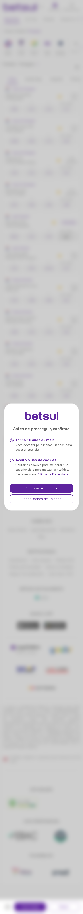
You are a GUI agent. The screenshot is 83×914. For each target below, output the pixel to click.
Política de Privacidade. (53, 474)
